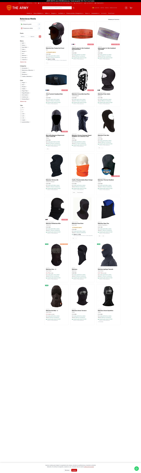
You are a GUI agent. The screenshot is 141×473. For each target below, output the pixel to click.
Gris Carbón (25, 95)
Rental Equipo (111, 13)
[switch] (39, 24)
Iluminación (104, 13)
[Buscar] (73, 7)
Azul (23, 84)
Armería (28, 13)
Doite (24, 49)
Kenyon (24, 51)
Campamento (94, 13)
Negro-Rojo (25, 90)
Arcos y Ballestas (38, 13)
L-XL (23, 118)
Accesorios (25, 68)
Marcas (107, 7)
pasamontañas (26, 122)
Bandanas (25, 74)
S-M (23, 113)
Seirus (24, 45)
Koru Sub (25, 57)
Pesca (86, 13)
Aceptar (74, 470)
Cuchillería (60, 13)
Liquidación (96, 7)
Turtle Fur (25, 59)
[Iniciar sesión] (126, 7)
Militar (46, 13)
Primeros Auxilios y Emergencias (74, 13)
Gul (23, 53)
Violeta (24, 88)
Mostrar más (23, 62)
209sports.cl (29, 3)
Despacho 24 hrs (113, 7)
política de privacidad (89, 466)
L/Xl (23, 115)
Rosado (24, 86)
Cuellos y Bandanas (27, 76)
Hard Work (25, 47)
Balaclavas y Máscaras (28, 70)
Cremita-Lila (25, 97)
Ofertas (102, 7)
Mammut (25, 55)
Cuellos (24, 72)
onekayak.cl (21, 3)
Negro (24, 82)
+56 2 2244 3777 (89, 3)
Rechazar (67, 470)
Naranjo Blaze (26, 99)
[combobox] (117, 19)
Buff (23, 43)
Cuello (24, 120)
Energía (53, 13)
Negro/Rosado (26, 92)
